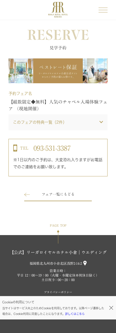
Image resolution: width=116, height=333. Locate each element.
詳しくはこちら (75, 313)
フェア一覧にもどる (58, 194)
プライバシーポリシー (58, 292)
